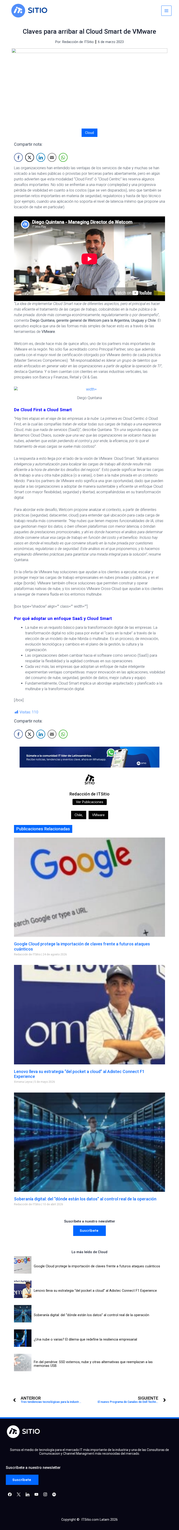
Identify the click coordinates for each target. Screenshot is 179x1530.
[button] (89, 1230)
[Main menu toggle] (166, 11)
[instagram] (45, 1494)
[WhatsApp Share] (63, 157)
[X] (19, 1494)
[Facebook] (10, 1494)
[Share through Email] (52, 157)
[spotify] (54, 1494)
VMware (98, 815)
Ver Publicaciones (89, 802)
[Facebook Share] (18, 157)
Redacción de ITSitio (89, 793)
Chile (79, 815)
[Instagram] (27, 1494)
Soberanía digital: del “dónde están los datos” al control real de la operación (85, 1198)
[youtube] (36, 1494)
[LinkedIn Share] (40, 157)
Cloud (89, 133)
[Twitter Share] (29, 157)
